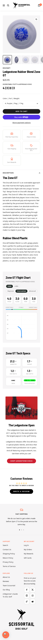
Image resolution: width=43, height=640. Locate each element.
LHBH (16, 286)
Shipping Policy (9, 554)
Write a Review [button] (21, 491)
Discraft (6, 68)
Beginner (11, 291)
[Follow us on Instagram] (32, 595)
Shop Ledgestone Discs (21, 461)
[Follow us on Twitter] (32, 589)
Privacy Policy (8, 562)
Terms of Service (9, 566)
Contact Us (7, 549)
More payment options (21, 122)
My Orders (28, 549)
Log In (26, 545)
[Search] (8, 5)
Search (5, 545)
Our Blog (6, 590)
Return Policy (8, 558)
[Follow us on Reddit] (32, 601)
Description (8, 173)
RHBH (9, 286)
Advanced (32, 291)
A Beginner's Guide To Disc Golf (10, 595)
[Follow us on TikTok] (26, 601)
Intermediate (21, 291)
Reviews (6, 581)
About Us (6, 577)
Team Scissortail (9, 585)
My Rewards (28, 554)
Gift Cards (28, 558)
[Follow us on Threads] (26, 595)
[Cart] (39, 5)
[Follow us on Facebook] (26, 589)
